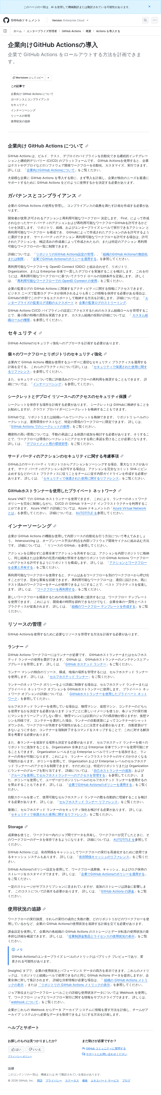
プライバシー (54, 1080)
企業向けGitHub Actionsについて (51, 170)
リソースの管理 (25, 624)
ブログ (126, 1080)
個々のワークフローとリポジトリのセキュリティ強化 (55, 354)
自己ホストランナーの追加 (112, 770)
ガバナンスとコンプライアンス (42, 195)
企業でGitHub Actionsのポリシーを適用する (65, 259)
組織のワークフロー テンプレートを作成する (103, 606)
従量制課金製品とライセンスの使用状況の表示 (101, 936)
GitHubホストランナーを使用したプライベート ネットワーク (62, 490)
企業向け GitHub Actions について (46, 146)
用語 (39, 1080)
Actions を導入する (108, 31)
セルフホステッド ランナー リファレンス (88, 802)
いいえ (37, 1049)
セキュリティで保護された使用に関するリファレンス (81, 478)
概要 (88, 31)
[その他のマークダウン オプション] (48, 78)
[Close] (150, 6)
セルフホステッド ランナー (69, 677)
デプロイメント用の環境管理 (47, 444)
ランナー (16, 646)
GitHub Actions (71, 31)
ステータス (72, 1080)
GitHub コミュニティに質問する (106, 1048)
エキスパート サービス (105, 1080)
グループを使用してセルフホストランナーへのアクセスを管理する (58, 775)
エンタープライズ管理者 (42, 31)
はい (18, 1049)
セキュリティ (22, 333)
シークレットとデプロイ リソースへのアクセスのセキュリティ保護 (67, 396)
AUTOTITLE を (86, 513)
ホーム (18, 31)
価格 (85, 1080)
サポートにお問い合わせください (106, 1054)
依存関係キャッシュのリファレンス (104, 857)
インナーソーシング (47, 384)
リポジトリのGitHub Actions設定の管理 (64, 254)
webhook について (24, 1002)
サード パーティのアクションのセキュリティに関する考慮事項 (63, 456)
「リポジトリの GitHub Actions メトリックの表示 (74, 985)
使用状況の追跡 (24, 909)
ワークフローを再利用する (56, 589)
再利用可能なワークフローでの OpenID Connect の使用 (57, 281)
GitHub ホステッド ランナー (85, 664)
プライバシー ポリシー (20, 1056)
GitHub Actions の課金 (117, 891)
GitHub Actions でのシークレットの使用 (40, 426)
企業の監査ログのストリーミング (102, 303)
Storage (15, 826)
